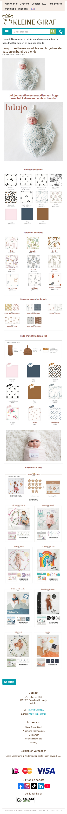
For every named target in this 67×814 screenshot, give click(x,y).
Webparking (47, 810)
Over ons (24, 3)
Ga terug (9, 681)
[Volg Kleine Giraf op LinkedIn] (40, 786)
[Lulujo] (33, 128)
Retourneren (55, 3)
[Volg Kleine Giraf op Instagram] (27, 786)
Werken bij (10, 8)
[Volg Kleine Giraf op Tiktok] (33, 786)
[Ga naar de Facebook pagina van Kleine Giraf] (20, 786)
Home (5, 39)
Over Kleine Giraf (33, 727)
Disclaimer (34, 735)
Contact (36, 3)
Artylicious (58, 810)
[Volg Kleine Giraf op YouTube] (47, 786)
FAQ (44, 3)
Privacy (33, 742)
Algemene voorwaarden (34, 731)
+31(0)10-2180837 (35, 710)
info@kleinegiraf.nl (37, 714)
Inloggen (23, 8)
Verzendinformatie (33, 739)
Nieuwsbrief (11, 3)
